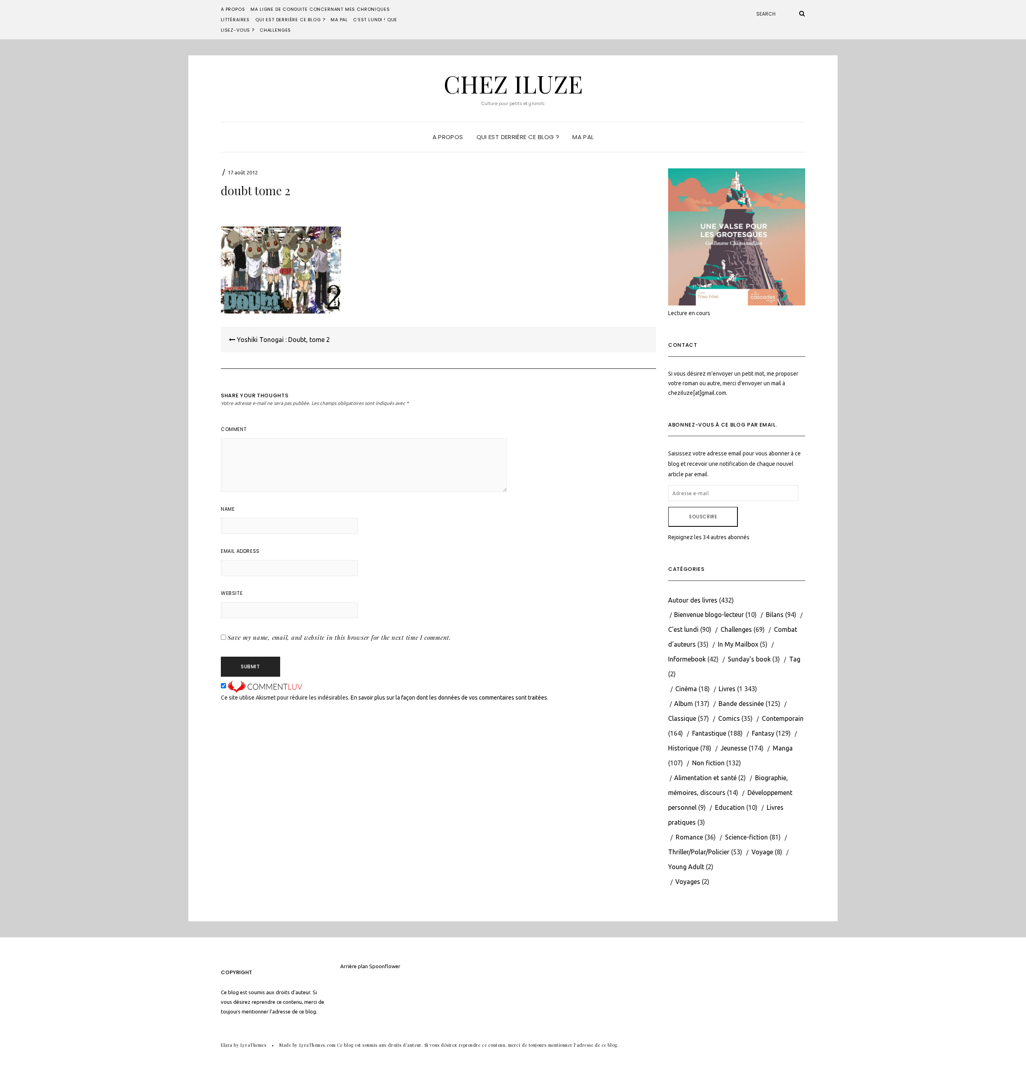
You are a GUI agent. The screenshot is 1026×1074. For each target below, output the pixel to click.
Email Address (240, 551)
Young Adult (686, 866)
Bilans (775, 614)
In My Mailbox (738, 644)
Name (227, 509)
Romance (689, 837)
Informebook (687, 659)
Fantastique (709, 733)
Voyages (687, 881)
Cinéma (686, 688)
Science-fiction (746, 837)
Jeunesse (734, 748)
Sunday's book (749, 659)
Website (231, 593)
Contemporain (783, 718)
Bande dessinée (741, 703)
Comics (729, 718)
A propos (233, 9)
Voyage (762, 852)
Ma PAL (339, 19)
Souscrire (703, 516)
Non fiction (708, 763)
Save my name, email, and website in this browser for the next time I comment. (339, 637)
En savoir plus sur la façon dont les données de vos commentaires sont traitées (449, 697)
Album (683, 703)
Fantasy (763, 733)
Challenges (275, 30)
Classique (682, 718)
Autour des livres (692, 600)
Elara (226, 1045)
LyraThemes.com (317, 1045)
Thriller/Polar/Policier (698, 852)
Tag (794, 659)
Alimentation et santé (705, 777)
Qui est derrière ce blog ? (290, 19)
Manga (783, 748)
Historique (683, 748)
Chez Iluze (513, 83)
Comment (233, 429)
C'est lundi (683, 629)
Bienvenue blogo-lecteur (709, 614)
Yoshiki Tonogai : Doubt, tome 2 (282, 339)
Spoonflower (384, 966)
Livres (727, 688)
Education (730, 807)
